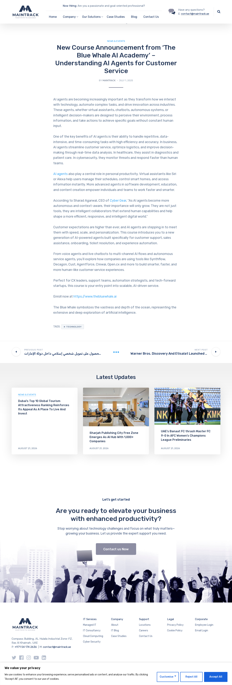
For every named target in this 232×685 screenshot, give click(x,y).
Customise (166, 676)
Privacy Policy (175, 624)
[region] (116, 674)
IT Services (90, 619)
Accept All (215, 676)
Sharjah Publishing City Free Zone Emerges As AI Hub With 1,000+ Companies (114, 437)
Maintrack (109, 80)
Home (53, 16)
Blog (134, 16)
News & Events (116, 41)
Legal (170, 619)
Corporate (201, 619)
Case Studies (116, 16)
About (114, 624)
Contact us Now (116, 549)
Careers (143, 630)
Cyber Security (92, 641)
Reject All (191, 676)
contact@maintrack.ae (195, 13)
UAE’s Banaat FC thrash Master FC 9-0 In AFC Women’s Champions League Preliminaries (185, 435)
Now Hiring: (70, 5)
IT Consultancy (92, 630)
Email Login (201, 630)
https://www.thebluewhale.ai (95, 296)
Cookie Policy (175, 630)
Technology (74, 326)
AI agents (60, 174)
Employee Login (204, 624)
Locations (145, 624)
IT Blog (115, 630)
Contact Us (151, 16)
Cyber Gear (118, 201)
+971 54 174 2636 (26, 647)
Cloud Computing (93, 636)
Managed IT (89, 624)
